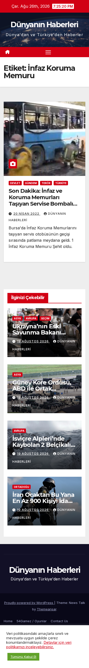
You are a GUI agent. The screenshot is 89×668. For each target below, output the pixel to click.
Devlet (15, 183)
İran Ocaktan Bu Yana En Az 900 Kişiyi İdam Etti (43, 501)
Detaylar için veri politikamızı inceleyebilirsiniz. (38, 644)
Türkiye (61, 183)
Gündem (31, 183)
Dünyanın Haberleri (44, 24)
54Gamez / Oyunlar (32, 621)
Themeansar (46, 609)
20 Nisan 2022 (26, 213)
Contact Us (59, 621)
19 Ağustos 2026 (33, 341)
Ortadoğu (21, 486)
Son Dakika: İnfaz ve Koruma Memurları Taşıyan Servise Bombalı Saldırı (41, 201)
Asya (17, 318)
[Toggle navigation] (48, 52)
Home (8, 621)
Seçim (45, 318)
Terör (46, 183)
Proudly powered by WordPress (29, 603)
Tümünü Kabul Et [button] (23, 657)
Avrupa (31, 318)
